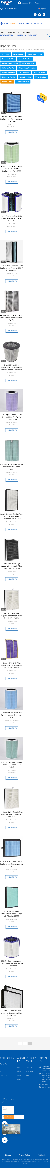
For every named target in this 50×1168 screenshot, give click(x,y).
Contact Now (12, 132)
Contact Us (19, 35)
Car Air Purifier (24, 73)
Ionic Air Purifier (25, 77)
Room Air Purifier (8, 59)
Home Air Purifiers (24, 59)
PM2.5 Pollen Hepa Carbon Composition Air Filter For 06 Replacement (12, 963)
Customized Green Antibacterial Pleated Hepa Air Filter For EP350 (11, 913)
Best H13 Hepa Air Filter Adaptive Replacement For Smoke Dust (11, 1013)
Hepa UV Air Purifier (35, 54)
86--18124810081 (10, 9)
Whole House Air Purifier (27, 68)
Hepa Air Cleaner (39, 73)
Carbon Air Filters (23, 82)
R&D (27, 1075)
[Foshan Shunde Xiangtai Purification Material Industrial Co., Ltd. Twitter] (40, 15)
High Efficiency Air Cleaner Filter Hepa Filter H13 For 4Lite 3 (11, 764)
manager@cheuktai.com (31, 3)
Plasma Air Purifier (8, 77)
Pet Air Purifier (18, 54)
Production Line (31, 1067)
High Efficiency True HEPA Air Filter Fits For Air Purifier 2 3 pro (11, 466)
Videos (21, 23)
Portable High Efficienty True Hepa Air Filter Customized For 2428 (12, 814)
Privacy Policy (24, 1155)
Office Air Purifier (8, 68)
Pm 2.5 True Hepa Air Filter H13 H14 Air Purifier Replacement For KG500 (11, 168)
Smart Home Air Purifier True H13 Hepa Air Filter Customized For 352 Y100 (11, 516)
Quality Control (6, 35)
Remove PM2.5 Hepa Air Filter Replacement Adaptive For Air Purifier (11, 317)
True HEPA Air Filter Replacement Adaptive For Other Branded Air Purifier (11, 367)
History (19, 1071)
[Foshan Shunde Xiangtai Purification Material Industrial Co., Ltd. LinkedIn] (44, 15)
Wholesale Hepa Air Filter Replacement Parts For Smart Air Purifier (11, 119)
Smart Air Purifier (28, 63)
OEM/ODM (29, 1071)
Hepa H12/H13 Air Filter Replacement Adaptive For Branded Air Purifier (11, 665)
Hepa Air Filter (7, 82)
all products (5, 54)
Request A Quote (31, 35)
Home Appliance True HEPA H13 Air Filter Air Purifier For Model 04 (12, 218)
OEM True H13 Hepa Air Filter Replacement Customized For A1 (11, 864)
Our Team (20, 1079)
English (43, 9)
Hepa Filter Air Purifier (10, 63)
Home (6, 23)
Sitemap (8, 1155)
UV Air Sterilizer (40, 77)
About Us (28, 23)
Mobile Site (41, 1155)
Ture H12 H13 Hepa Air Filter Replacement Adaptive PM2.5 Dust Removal (11, 268)
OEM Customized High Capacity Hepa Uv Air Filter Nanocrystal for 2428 (11, 566)
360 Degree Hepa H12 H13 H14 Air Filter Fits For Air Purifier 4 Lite (12, 417)
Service (19, 1075)
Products (13, 23)
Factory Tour (39, 23)
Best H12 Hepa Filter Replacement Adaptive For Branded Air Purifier (11, 615)
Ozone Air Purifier (8, 73)
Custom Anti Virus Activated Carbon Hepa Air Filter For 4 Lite (11, 715)
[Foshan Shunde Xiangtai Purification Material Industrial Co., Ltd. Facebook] (36, 15)
